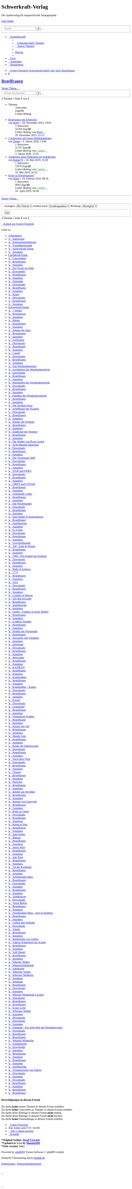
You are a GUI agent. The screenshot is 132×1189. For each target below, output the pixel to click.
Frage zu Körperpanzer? (21, 175)
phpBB (19, 1152)
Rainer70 (18, 160)
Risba (16, 178)
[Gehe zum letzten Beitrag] (45, 132)
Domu (16, 141)
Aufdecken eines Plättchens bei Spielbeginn (32, 156)
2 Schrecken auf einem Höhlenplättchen (30, 138)
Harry (16, 122)
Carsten (41, 150)
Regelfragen (12, 81)
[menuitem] (29, 43)
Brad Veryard (31, 1140)
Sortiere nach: (41, 206)
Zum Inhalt (7, 21)
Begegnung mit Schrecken (22, 119)
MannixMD (33, 1143)
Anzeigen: (10, 206)
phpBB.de (39, 1157)
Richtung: (76, 206)
